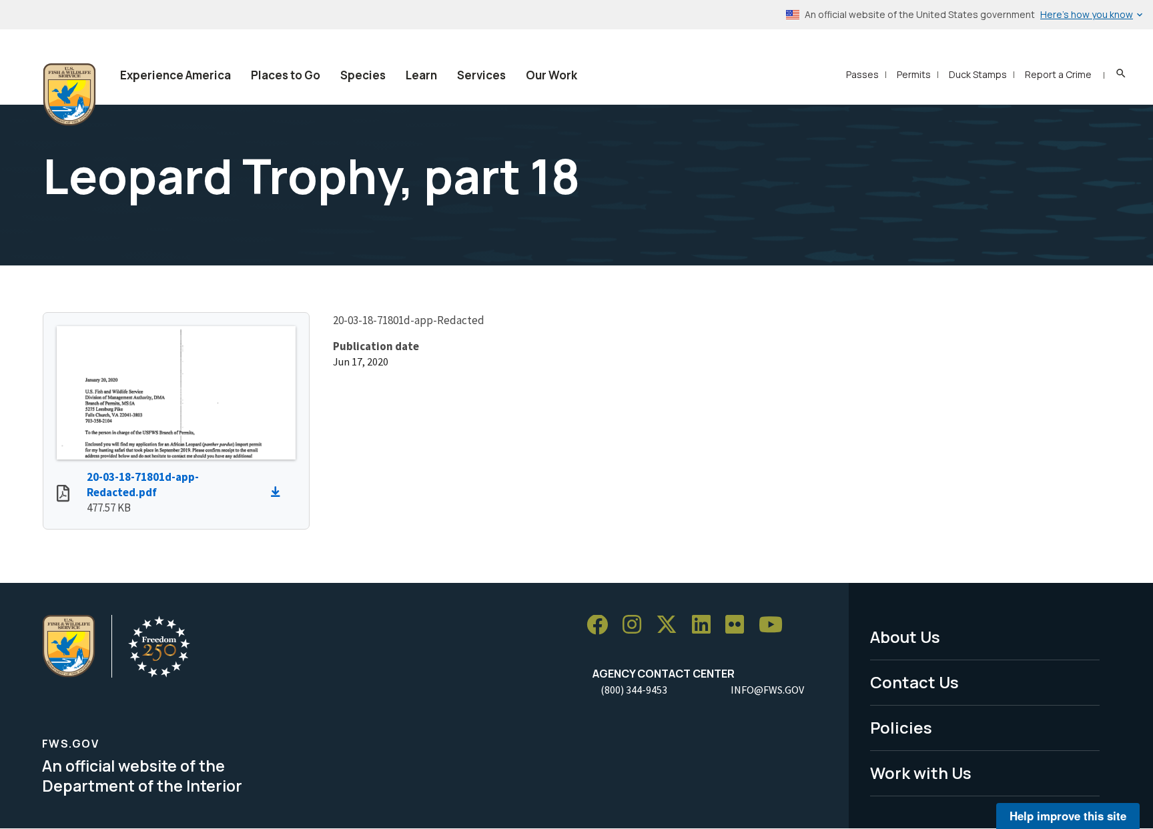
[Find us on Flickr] (739, 625)
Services (481, 75)
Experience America (175, 75)
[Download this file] (279, 492)
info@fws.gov (767, 689)
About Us (905, 637)
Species (363, 75)
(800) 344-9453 (634, 689)
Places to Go (285, 75)
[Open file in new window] (63, 495)
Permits (914, 74)
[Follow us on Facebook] (602, 625)
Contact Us (914, 682)
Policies (901, 727)
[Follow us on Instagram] (637, 625)
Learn (421, 75)
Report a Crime (1058, 74)
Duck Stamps (978, 74)
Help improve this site (1068, 816)
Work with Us (921, 773)
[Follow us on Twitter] (671, 625)
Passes (862, 74)
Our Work (551, 75)
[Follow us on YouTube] (775, 625)
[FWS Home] (69, 95)
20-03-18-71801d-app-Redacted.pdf (143, 485)
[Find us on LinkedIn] (706, 625)
